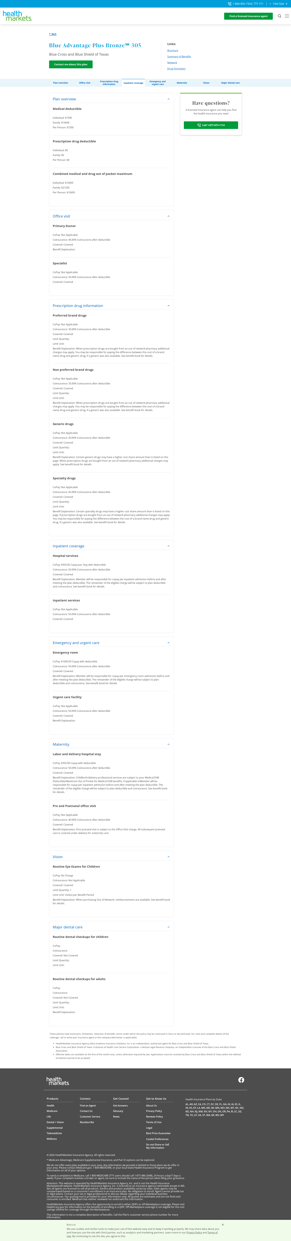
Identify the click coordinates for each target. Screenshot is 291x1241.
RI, (232, 1111)
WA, (208, 1115)
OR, (224, 1111)
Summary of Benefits (179, 56)
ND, (242, 1107)
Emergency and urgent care (158, 83)
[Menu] (286, 16)
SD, (240, 1111)
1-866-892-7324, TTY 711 (248, 3)
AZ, (195, 1104)
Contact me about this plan (70, 64)
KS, (191, 1107)
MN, (217, 1107)
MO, (223, 1107)
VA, (200, 1115)
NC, (237, 1107)
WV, (217, 1115)
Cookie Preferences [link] (157, 1139)
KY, (195, 1107)
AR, (191, 1104)
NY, (210, 1111)
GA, (225, 1104)
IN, (187, 1107)
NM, (201, 1111)
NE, (187, 1111)
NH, (192, 1111)
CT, (208, 1104)
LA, (199, 1107)
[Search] (279, 16)
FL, (221, 1104)
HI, (229, 1104)
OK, (220, 1111)
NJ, (196, 1111)
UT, (196, 1115)
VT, (204, 1115)
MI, (213, 1107)
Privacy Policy (194, 1232)
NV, (206, 1111)
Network (172, 62)
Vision (206, 82)
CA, (200, 1104)
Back (54, 34)
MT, (233, 1107)
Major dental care (230, 82)
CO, (204, 1104)
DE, (217, 1104)
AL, (187, 1104)
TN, (187, 1115)
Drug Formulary (176, 68)
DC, (213, 1104)
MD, (203, 1107)
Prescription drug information (109, 83)
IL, (239, 1104)
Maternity (182, 82)
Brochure (172, 50)
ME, (208, 1107)
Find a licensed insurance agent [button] (248, 16)
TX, (191, 1115)
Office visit (84, 82)
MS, (228, 1107)
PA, (229, 1111)
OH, (215, 1111)
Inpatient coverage (133, 83)
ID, (236, 1104)
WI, (213, 1115)
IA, (232, 1104)
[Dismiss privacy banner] (222, 1224)
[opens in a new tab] (241, 1082)
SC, (236, 1111)
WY (222, 1115)
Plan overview (60, 82)
